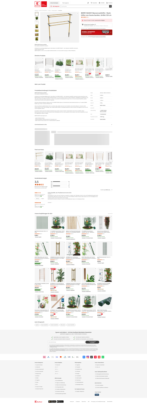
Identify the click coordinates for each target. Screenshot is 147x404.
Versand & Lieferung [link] (60, 391)
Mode (37, 377)
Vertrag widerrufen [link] (60, 387)
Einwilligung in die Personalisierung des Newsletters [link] (57, 349)
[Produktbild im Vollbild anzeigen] (59, 27)
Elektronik (38, 367)
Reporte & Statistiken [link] (100, 364)
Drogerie (38, 380)
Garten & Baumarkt (40, 369)
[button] (60, 181)
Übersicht (58, 364)
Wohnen (37, 375)
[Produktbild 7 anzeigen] (37, 39)
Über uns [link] (98, 367)
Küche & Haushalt (39, 371)
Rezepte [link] (77, 373)
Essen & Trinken (39, 386)
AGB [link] (88, 401)
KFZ (37, 384)
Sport (37, 382)
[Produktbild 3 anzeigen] (37, 22)
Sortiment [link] (78, 371)
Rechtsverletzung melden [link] (61, 393)
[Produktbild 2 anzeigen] (37, 18)
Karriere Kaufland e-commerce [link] (102, 387)
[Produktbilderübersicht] (37, 27)
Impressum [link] (72, 401)
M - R (57, 371)
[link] (65, 2)
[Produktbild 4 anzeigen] (37, 26)
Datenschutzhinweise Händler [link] (102, 376)
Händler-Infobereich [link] (80, 391)
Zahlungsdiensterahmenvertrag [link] (102, 374)
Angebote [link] (78, 364)
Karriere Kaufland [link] (99, 385)
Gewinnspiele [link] (78, 377)
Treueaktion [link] (78, 375)
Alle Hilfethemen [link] (59, 380)
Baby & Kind (38, 373)
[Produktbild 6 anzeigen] (37, 34)
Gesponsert (109, 213)
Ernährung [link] (78, 380)
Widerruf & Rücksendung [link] (61, 384)
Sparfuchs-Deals (39, 364)
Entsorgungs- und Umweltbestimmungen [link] (98, 401)
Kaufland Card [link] (79, 369)
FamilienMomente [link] (79, 382)
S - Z (57, 373)
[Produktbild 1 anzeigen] (37, 14)
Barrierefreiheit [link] (109, 401)
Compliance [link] (78, 401)
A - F (57, 367)
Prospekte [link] (78, 367)
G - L (57, 369)
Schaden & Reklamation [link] (60, 389)
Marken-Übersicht (39, 388)
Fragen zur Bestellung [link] (60, 382)
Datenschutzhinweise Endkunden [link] (102, 378)
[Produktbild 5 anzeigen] (37, 30)
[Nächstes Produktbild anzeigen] (37, 42)
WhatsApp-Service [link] (79, 384)
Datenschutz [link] (84, 401)
